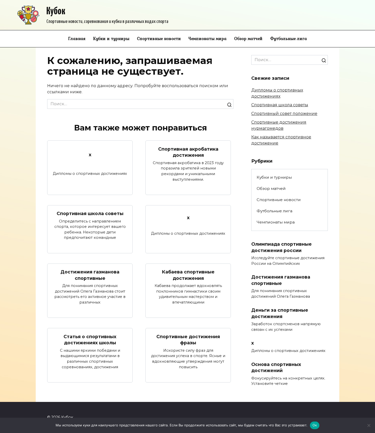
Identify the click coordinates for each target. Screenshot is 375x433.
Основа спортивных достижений (276, 367)
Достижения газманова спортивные (89, 275)
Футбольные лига (288, 38)
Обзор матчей (248, 38)
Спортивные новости (159, 38)
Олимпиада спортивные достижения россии (281, 247)
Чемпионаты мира (208, 38)
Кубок (55, 11)
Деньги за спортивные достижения (279, 313)
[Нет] (368, 425)
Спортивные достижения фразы (188, 339)
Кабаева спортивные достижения (188, 275)
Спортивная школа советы (90, 213)
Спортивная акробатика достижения (188, 152)
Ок (314, 425)
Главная (76, 38)
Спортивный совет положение (284, 113)
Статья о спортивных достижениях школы (90, 339)
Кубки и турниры (111, 38)
